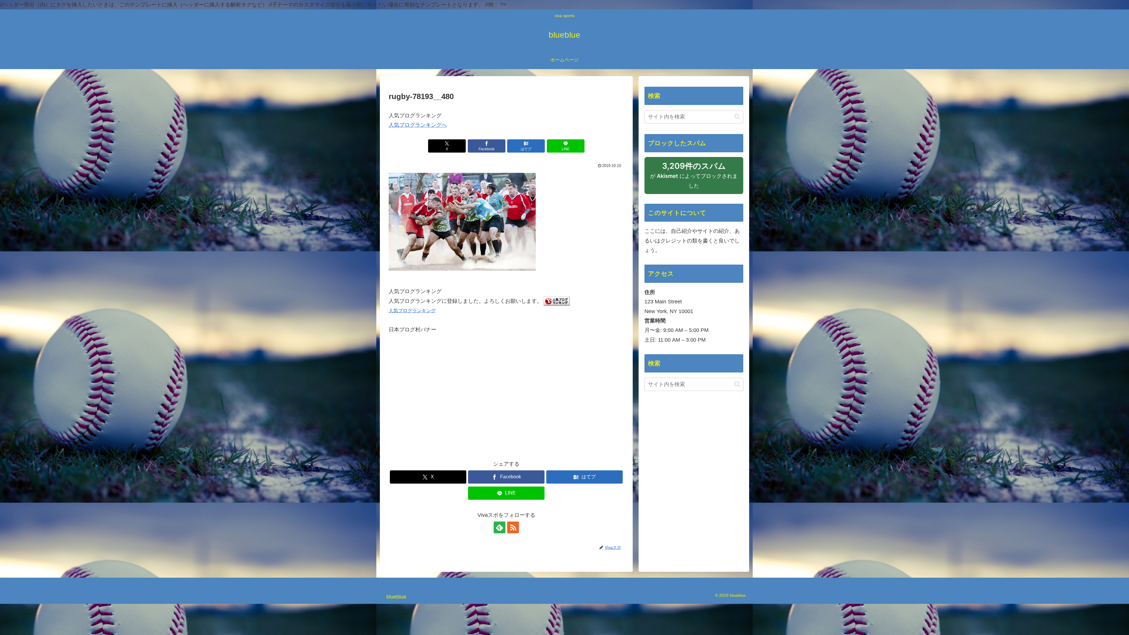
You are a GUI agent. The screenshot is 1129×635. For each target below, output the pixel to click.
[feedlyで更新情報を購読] (499, 527)
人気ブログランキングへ (418, 125)
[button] (737, 116)
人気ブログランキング (412, 310)
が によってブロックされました (694, 177)
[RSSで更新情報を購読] (513, 527)
